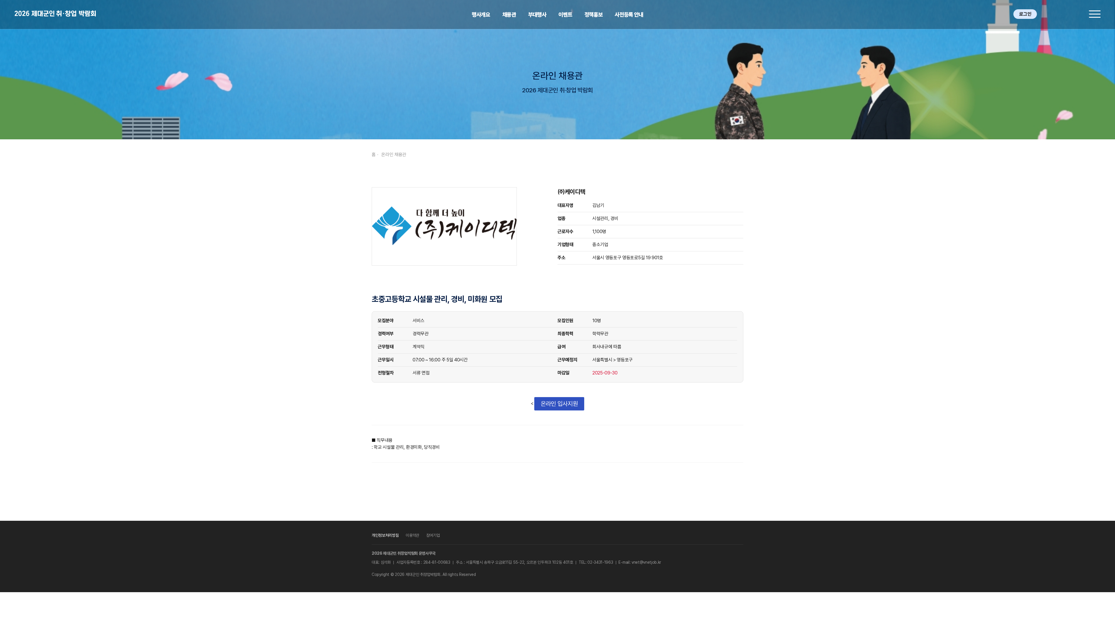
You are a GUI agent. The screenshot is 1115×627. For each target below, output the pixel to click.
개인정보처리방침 (385, 535)
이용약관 (412, 535)
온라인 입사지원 (559, 403)
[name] (55, 13)
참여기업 (433, 535)
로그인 (1025, 14)
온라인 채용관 (393, 154)
